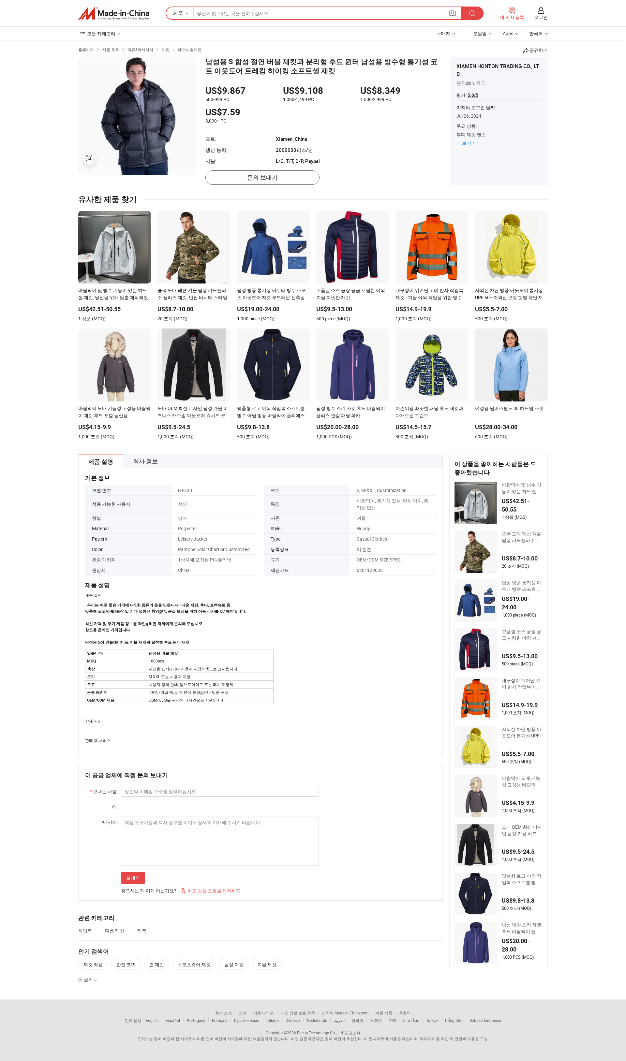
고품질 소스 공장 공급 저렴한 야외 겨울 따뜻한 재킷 (521, 634)
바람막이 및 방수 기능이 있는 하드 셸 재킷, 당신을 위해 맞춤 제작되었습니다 (522, 488)
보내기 (133, 878)
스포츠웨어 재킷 (194, 964)
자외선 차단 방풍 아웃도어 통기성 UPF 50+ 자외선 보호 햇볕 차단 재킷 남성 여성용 (522, 732)
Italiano (272, 1020)
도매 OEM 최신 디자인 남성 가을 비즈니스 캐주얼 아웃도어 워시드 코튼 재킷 (522, 830)
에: (115, 807)
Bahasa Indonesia (485, 1020)
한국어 (357, 1020)
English (152, 1020)
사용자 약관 (263, 1012)
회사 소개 (223, 1012)
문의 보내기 (262, 177)
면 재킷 (156, 964)
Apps (508, 33)
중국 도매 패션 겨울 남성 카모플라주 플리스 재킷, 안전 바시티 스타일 (522, 537)
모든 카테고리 (101, 33)
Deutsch (293, 1020)
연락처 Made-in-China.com (345, 1012)
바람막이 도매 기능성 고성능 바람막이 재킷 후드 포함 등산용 (521, 781)
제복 (141, 930)
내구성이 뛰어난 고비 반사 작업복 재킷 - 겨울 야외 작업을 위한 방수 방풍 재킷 (521, 683)
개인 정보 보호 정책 (298, 1012)
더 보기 (463, 143)
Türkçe (432, 1020)
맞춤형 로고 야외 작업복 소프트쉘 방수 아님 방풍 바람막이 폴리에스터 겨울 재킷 (521, 879)
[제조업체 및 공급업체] (113, 13)
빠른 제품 (384, 1012)
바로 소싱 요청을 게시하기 (211, 890)
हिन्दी (392, 1020)
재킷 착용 (93, 964)
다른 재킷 (114, 930)
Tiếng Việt (453, 1020)
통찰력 (405, 1012)
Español (173, 1020)
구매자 (443, 33)
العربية (339, 1020)
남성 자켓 (234, 964)
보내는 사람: (104, 791)
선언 (242, 1012)
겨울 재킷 (266, 964)
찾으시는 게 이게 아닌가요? (148, 890)
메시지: (109, 822)
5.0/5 (473, 95)
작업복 (85, 930)
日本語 (376, 1020)
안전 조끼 (126, 964)
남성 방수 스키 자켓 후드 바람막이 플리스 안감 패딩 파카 (521, 928)
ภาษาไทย (411, 1020)
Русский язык (246, 1020)
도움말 (480, 33)
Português (196, 1020)
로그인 (541, 17)
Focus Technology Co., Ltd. (320, 1032)
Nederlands (317, 1020)
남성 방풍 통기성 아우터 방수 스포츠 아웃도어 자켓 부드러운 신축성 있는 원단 (521, 585)
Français (219, 1020)
